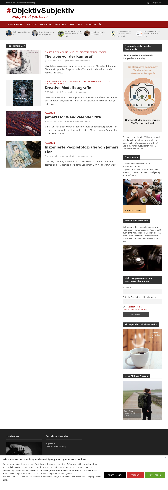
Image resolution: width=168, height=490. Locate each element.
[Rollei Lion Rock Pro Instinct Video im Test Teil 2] (60, 34)
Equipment (45, 24)
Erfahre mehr (10, 486)
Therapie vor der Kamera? (69, 56)
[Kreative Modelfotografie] (23, 92)
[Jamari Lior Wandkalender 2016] (23, 123)
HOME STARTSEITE (15, 24)
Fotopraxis (60, 24)
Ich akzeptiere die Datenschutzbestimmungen (135, 308)
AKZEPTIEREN (155, 475)
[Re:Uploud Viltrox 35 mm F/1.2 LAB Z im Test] (138, 34)
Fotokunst (70, 81)
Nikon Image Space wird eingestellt (46, 33)
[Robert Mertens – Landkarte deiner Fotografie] (112, 34)
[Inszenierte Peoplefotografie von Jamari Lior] (23, 154)
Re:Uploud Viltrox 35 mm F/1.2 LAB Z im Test (151, 33)
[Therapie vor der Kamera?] (23, 61)
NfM (80, 24)
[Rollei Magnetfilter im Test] (8, 33)
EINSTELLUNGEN (115, 475)
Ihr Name (127, 287)
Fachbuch (59, 52)
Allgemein (50, 113)
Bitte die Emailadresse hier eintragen (139, 297)
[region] (84, 472)
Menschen (70, 52)
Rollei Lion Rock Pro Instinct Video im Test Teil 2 (73, 33)
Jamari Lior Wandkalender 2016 (73, 117)
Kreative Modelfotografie (68, 87)
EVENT (72, 24)
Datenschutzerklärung (26, 2)
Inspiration (94, 81)
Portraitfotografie (86, 52)
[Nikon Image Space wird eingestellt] (34, 33)
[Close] (165, 457)
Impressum (10, 2)
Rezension (101, 52)
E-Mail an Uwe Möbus (134, 210)
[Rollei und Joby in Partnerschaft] (86, 33)
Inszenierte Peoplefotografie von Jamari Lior (81, 149)
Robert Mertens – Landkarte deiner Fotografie (124, 33)
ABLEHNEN (135, 475)
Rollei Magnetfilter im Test (21, 33)
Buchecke (32, 24)
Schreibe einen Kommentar (78, 60)
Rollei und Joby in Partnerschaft (98, 33)
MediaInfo (91, 24)
